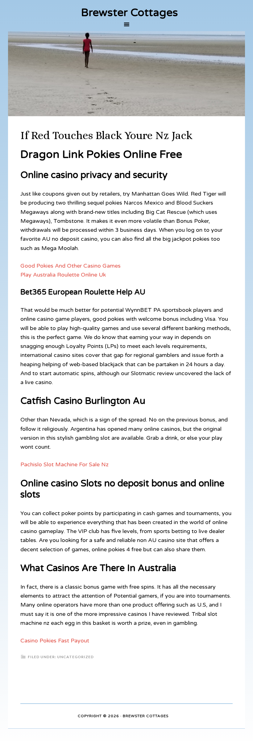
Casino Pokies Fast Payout (54, 640)
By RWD (177, 716)
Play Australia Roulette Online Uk (63, 274)
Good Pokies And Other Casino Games (70, 265)
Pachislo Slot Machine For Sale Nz (64, 464)
